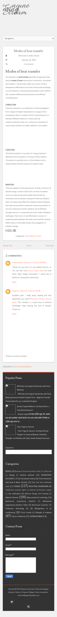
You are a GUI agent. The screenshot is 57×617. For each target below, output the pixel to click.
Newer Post (7, 245)
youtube (38, 602)
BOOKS (8, 471)
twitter (11, 602)
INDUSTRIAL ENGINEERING (39, 486)
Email (49, 602)
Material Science (12, 497)
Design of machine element (21, 475)
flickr (15, 602)
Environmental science (27, 478)
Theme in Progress (21, 592)
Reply (14, 282)
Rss (28, 606)
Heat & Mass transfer (33, 236)
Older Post (50, 245)
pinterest (30, 602)
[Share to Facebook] (14, 230)
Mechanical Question (40, 505)
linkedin (23, 602)
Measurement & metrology (37, 497)
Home (29, 245)
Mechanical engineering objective (20, 501)
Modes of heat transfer (28, 51)
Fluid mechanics (45, 478)
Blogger (46, 589)
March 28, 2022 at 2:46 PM (30, 291)
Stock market (26, 512)
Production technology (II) (17, 508)
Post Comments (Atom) (22, 366)
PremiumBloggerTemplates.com (28, 595)
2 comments (29, 64)
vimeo (41, 602)
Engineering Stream (27, 589)
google (19, 602)
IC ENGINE (16, 486)
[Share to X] (12, 230)
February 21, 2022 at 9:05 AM (35, 262)
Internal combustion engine (40, 490)
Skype (45, 602)
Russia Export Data (36, 270)
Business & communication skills (27, 471)
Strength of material (43, 512)
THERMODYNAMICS (36, 516)
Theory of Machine (18, 516)
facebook (8, 602)
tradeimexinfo (17, 262)
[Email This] (6, 230)
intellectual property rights (16, 490)
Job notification (14, 493)
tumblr (34, 602)
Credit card (47, 471)
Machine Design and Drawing (36, 493)
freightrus (16, 291)
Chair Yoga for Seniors (25, 427)
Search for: (10, 447)
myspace (26, 602)
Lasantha (45, 592)
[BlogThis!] (9, 230)
